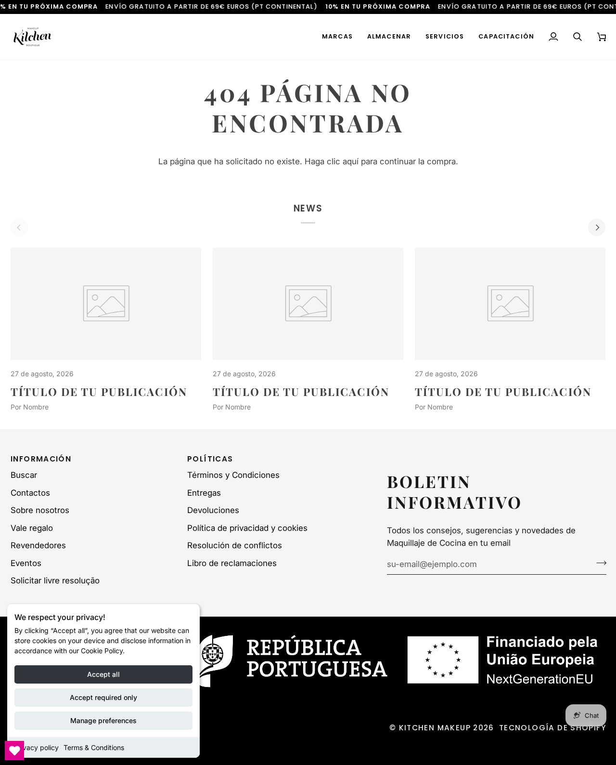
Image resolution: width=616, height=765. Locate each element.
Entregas (204, 493)
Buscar (24, 475)
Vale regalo (32, 528)
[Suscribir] (598, 562)
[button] (337, 37)
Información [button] (41, 459)
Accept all (103, 674)
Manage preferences (103, 720)
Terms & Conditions (94, 747)
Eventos (26, 563)
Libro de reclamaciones (232, 563)
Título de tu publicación (99, 391)
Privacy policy (36, 747)
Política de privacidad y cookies (247, 528)
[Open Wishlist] (14, 750)
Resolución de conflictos (234, 545)
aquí (351, 161)
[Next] (596, 227)
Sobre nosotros (40, 510)
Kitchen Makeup (435, 728)
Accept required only (103, 697)
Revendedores (38, 545)
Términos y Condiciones (233, 475)
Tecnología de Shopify (552, 728)
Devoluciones (213, 510)
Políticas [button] (210, 459)
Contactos (30, 493)
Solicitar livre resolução (55, 580)
